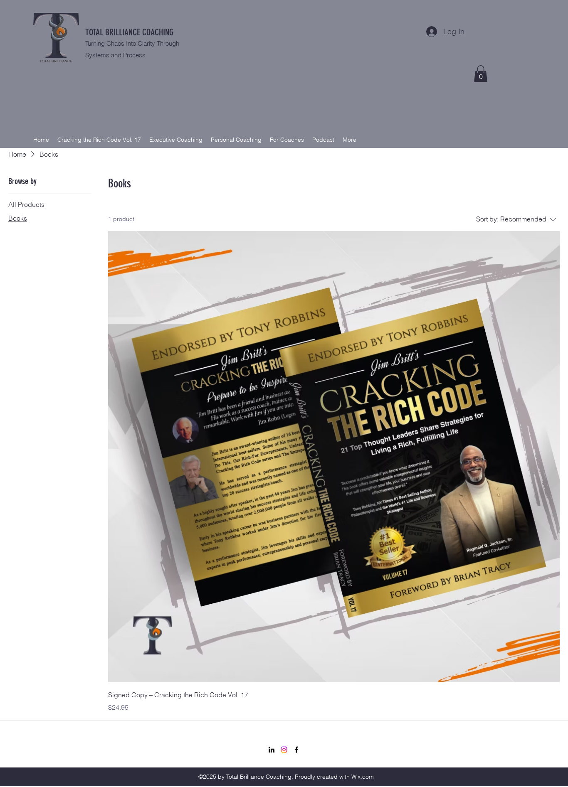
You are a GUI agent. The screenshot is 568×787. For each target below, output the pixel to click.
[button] (481, 73)
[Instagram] (284, 749)
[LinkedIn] (271, 749)
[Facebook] (296, 749)
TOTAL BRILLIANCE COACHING (129, 32)
